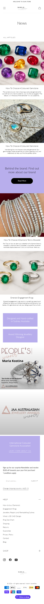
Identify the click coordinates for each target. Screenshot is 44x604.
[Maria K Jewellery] (22, 573)
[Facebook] (10, 559)
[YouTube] (16, 559)
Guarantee (7, 531)
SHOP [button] (5, 551)
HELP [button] (5, 499)
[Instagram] (4, 559)
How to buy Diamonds (11, 505)
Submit (34, 481)
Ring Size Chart (8, 520)
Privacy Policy (8, 535)
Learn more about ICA (20, 451)
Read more (22, 181)
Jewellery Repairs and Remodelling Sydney (18, 512)
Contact (6, 538)
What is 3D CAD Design (12, 516)
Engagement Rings (10, 509)
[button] (4, 8)
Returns (6, 527)
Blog (4, 542)
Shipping (6, 524)
